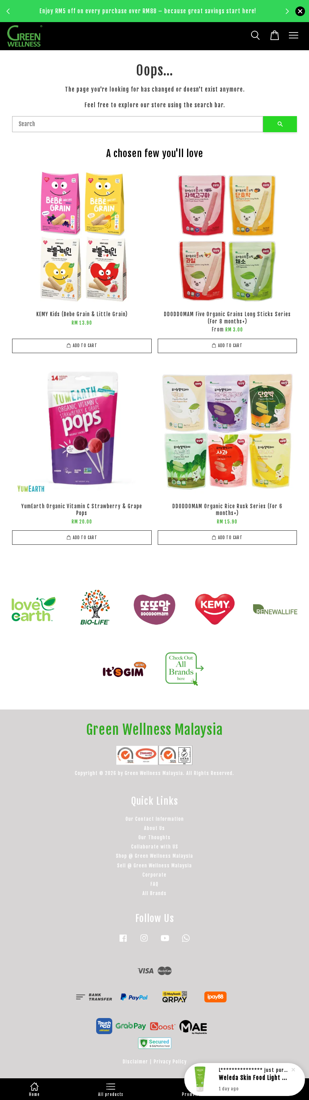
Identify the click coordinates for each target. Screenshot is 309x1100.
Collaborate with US (154, 847)
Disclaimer (135, 1062)
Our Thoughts (154, 837)
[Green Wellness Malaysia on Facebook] (123, 942)
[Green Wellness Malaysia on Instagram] (144, 942)
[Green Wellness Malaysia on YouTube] (165, 942)
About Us (154, 828)
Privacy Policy (170, 1062)
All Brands (154, 893)
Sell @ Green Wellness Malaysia (154, 866)
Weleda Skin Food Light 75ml (254, 1078)
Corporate (154, 875)
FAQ (154, 884)
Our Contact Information (155, 819)
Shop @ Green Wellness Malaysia (154, 856)
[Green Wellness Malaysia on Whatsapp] (186, 942)
